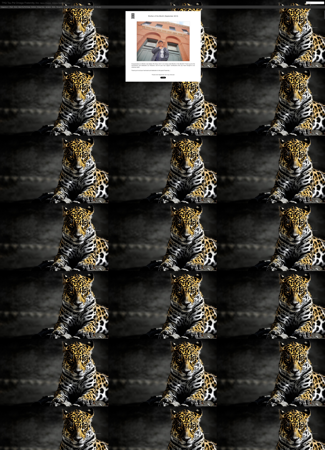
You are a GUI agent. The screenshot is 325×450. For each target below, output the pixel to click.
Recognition (60, 7)
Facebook (67, 7)
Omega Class (40, 7)
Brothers (33, 7)
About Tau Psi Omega (24, 7)
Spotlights (48, 7)
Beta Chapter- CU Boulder (94, 7)
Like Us (73, 7)
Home (15, 7)
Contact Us (83, 7)
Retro (77, 7)
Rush (11, 7)
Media (53, 7)
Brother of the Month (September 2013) (163, 16)
